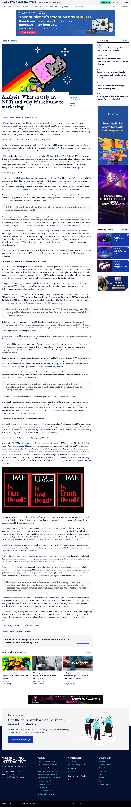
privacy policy (103, 778)
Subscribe (106, 2)
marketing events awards (46, 774)
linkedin (28, 117)
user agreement (104, 784)
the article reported (75, 167)
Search (117, 2)
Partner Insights (102, 56)
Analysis (13, 41)
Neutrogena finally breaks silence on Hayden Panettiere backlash (112, 97)
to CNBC (60, 147)
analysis (25, 6)
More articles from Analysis (46, 652)
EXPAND (72, 768)
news (18, 6)
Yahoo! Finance (25, 446)
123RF (36, 625)
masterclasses (74, 780)
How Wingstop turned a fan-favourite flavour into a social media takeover (112, 61)
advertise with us (105, 765)
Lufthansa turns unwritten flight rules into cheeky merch (111, 87)
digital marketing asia (76, 765)
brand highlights (61, 6)
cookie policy (103, 771)
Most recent (112, 41)
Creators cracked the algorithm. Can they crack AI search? (110, 49)
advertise (124, 6)
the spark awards (45, 791)
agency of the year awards (47, 761)
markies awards (44, 781)
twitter (11, 117)
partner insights (8, 6)
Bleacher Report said (54, 366)
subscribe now (22, 740)
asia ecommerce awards (46, 765)
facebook (19, 117)
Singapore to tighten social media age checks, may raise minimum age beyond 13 (111, 75)
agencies (34, 6)
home (4, 41)
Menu (126, 2)
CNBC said (43, 161)
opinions (49, 6)
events (78, 6)
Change (56, 2)
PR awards (42, 787)
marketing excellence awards (48, 778)
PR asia (71, 771)
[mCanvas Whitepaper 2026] (65, 23)
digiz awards (43, 768)
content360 (73, 761)
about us (102, 761)
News (98, 69)
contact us (102, 768)
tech (72, 6)
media (42, 6)
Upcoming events (112, 229)
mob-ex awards (44, 784)
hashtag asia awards (45, 794)
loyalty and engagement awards (49, 771)
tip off (115, 6)
